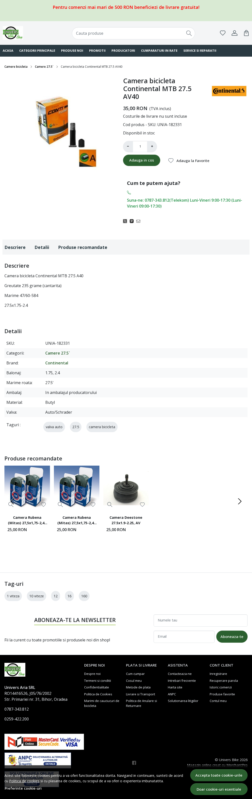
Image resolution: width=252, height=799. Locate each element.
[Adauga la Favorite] (43, 504)
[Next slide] (240, 501)
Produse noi (72, 50)
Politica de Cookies (98, 694)
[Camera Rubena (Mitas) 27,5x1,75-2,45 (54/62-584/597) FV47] (76, 488)
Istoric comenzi (221, 687)
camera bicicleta (102, 426)
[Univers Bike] (25, 33)
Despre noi (92, 673)
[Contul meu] (234, 33)
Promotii (97, 50)
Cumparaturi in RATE (159, 50)
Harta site (175, 687)
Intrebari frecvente (182, 680)
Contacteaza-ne (180, 673)
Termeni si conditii (97, 680)
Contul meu (218, 701)
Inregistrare (218, 673)
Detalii (41, 247)
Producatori (123, 50)
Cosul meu (134, 680)
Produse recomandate (82, 247)
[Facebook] (135, 763)
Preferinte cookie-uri (23, 788)
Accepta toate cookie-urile (218, 775)
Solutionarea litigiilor (183, 701)
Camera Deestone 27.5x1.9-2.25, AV (126, 520)
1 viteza (13, 596)
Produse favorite (222, 694)
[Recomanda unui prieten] (139, 221)
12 (56, 596)
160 (84, 596)
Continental (56, 363)
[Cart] (246, 33)
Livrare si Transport (140, 694)
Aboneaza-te (231, 636)
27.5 (75, 426)
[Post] (126, 221)
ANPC (172, 694)
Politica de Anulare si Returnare (141, 703)
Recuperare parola (224, 680)
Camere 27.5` (44, 67)
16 (69, 596)
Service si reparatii (199, 50)
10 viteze (36, 596)
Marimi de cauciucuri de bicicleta (101, 703)
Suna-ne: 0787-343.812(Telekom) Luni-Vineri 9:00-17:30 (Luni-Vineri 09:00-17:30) (184, 203)
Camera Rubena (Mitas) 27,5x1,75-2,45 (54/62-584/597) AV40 (27, 521)
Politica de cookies (24, 781)
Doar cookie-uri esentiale (219, 789)
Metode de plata (138, 687)
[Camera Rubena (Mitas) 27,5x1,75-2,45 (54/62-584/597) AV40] (27, 488)
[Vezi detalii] (60, 504)
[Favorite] (223, 33)
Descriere (15, 247)
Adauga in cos (141, 160)
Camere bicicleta (16, 67)
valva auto (54, 426)
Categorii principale (37, 50)
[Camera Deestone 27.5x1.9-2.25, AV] (126, 488)
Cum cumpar (135, 673)
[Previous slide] (12, 501)
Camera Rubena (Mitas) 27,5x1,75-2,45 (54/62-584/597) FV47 (76, 521)
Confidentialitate (96, 687)
